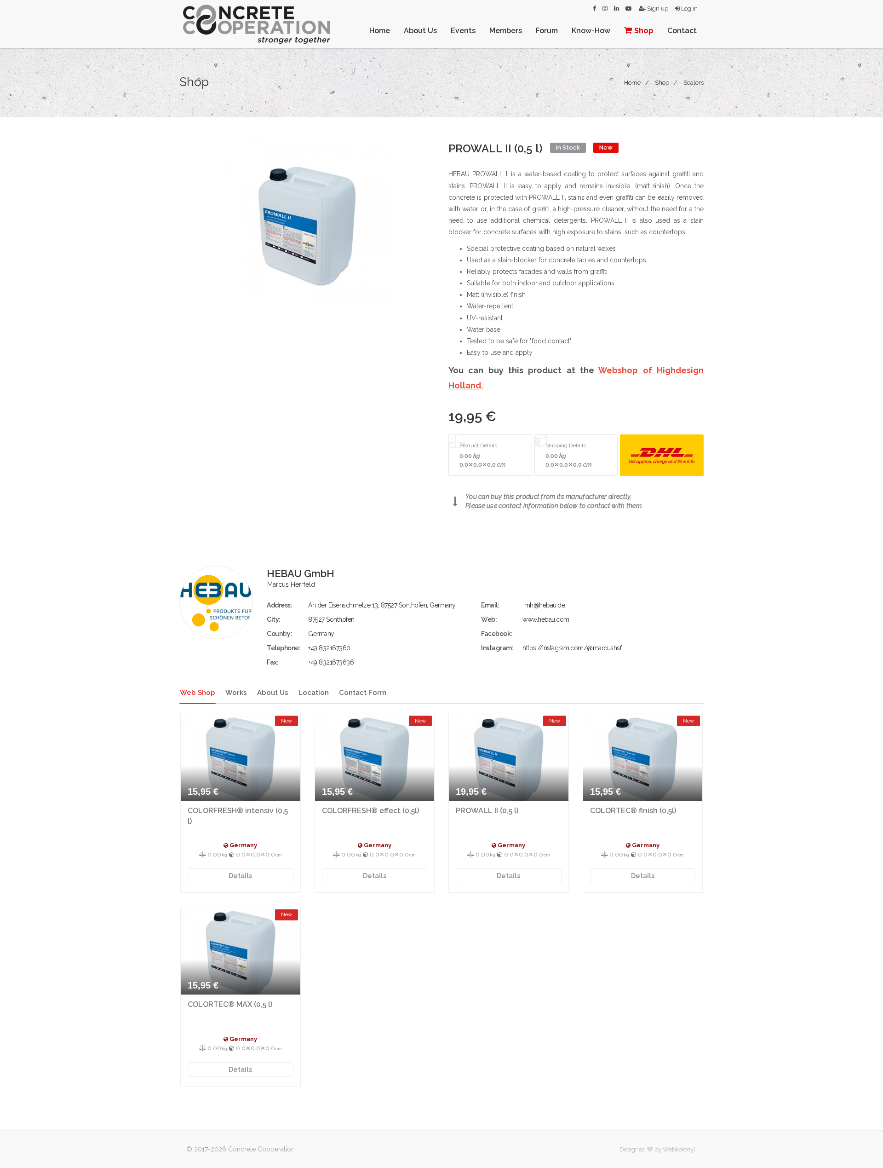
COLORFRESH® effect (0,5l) (370, 810)
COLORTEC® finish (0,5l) (633, 810)
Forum (547, 30)
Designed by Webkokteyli (658, 1149)
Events (463, 30)
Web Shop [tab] (197, 692)
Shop (644, 30)
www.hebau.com (545, 619)
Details (240, 875)
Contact (682, 30)
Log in (689, 8)
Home (379, 30)
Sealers (693, 82)
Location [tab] (313, 692)
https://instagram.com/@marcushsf (571, 648)
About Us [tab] (272, 692)
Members (505, 30)
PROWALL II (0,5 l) (487, 810)
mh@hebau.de (544, 605)
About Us (420, 30)
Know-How (591, 30)
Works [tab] (236, 692)
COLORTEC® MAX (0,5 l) (230, 1004)
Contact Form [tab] (362, 692)
